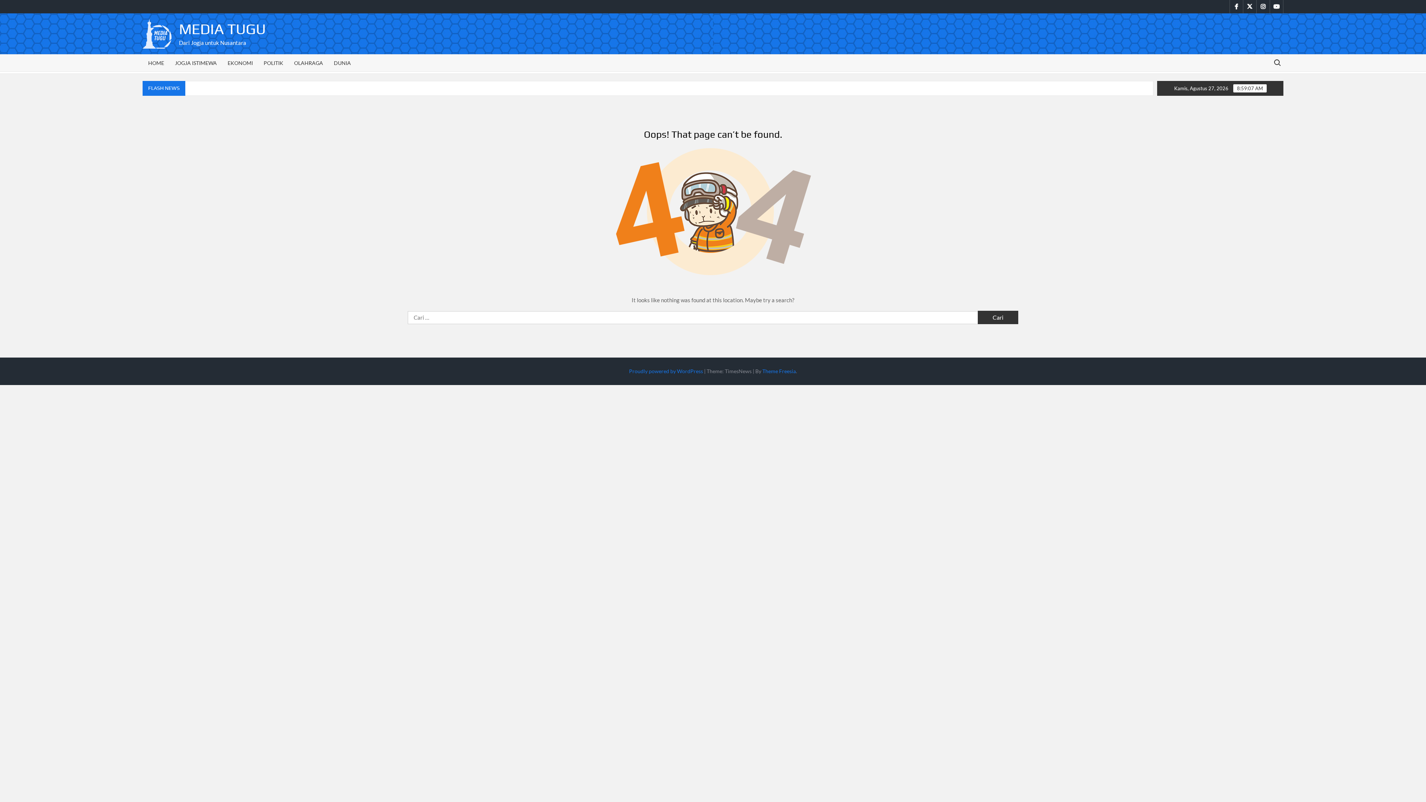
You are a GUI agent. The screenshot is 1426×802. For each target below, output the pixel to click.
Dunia (342, 63)
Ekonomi (240, 63)
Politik (273, 63)
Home (156, 63)
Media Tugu (222, 29)
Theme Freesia (779, 371)
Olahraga (308, 63)
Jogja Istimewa (196, 63)
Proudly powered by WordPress (666, 371)
